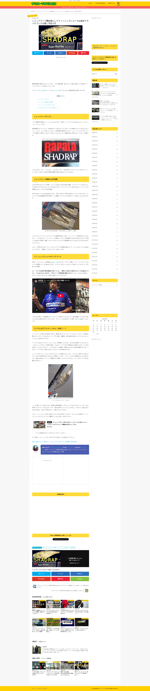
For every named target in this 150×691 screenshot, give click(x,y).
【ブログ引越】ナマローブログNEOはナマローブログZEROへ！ (108, 86)
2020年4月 (94, 132)
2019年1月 (94, 182)
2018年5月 (94, 215)
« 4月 (97, 334)
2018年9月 (94, 198)
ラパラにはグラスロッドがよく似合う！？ (48, 107)
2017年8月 (94, 252)
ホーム (90, 3)
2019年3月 (94, 174)
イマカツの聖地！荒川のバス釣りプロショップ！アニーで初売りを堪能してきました (104, 119)
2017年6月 (94, 260)
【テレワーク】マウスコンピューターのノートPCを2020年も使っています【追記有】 (104, 94)
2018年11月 (95, 190)
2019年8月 (94, 153)
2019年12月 (95, 140)
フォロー (56, 90)
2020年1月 (94, 136)
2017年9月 (94, 248)
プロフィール (111, 3)
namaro (44, 646)
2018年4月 (94, 219)
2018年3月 (94, 223)
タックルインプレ (37, 547)
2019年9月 (94, 149)
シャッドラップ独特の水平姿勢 (45, 102)
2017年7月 (94, 256)
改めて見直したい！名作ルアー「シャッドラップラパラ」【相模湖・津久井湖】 (54, 441)
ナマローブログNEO (103, 688)
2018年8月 (94, 202)
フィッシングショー (60, 547)
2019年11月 (95, 145)
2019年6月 (94, 161)
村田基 (73, 547)
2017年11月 (95, 240)
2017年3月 (94, 273)
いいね (41, 90)
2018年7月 (94, 207)
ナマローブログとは (100, 3)
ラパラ (55, 262)
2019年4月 (94, 169)
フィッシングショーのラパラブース (46, 105)
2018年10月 (95, 194)
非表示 (62, 96)
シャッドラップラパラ (43, 99)
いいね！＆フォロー (56, 447)
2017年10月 (95, 244)
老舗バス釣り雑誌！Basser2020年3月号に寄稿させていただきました (108, 103)
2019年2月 (94, 178)
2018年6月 (94, 211)
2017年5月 (94, 264)
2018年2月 (94, 227)
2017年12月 (95, 236)
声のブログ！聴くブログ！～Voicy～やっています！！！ (75, 7)
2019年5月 (94, 165)
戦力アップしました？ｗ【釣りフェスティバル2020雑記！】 (108, 110)
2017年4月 (94, 269)
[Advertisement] (60, 69)
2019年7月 (94, 157)
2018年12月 (95, 186)
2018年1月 (94, 231)
